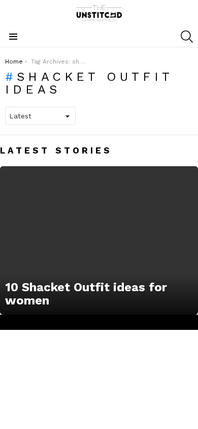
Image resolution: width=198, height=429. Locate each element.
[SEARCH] (187, 36)
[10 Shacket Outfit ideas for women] (99, 240)
